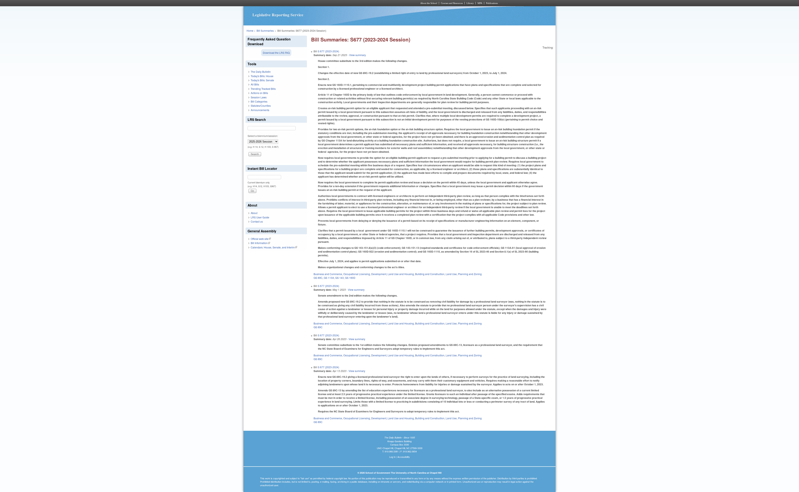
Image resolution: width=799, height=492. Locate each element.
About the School (428, 3)
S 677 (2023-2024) (328, 51)
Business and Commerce (328, 274)
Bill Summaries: (265, 30)
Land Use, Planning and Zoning (464, 274)
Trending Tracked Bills (263, 88)
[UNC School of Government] (344, 3)
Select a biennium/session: (263, 136)
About (254, 213)
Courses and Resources (452, 3)
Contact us (257, 221)
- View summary (356, 55)
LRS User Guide (260, 217)
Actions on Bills (259, 93)
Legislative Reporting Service (277, 15)
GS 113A (329, 277)
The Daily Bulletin (261, 71)
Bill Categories (259, 101)
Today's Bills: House (262, 76)
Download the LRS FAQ (276, 52)
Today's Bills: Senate (262, 80)
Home (250, 30)
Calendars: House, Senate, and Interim (274, 247)
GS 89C (318, 277)
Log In (392, 456)
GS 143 (339, 277)
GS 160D (350, 277)
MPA (480, 3)
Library (470, 3)
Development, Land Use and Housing (392, 274)
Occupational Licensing (356, 274)
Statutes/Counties (261, 105)
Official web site (261, 238)
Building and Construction (429, 274)
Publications (492, 3)
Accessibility (403, 456)
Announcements (260, 110)
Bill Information (260, 243)
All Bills (255, 84)
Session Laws (259, 97)
